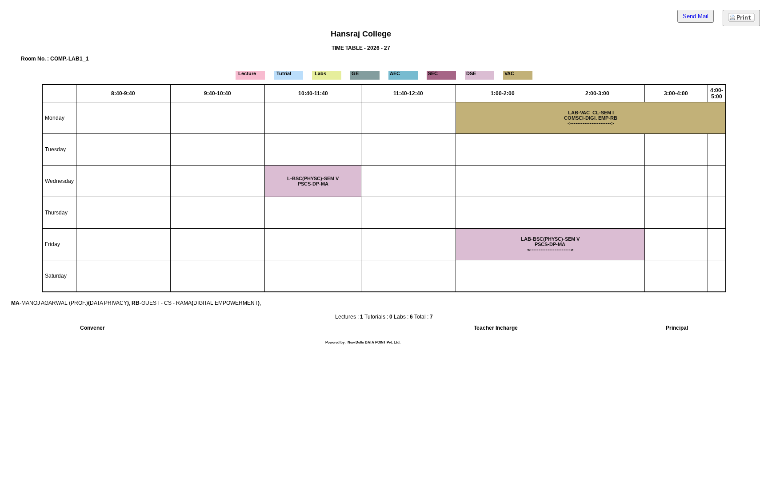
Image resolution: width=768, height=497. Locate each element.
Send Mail (695, 16)
